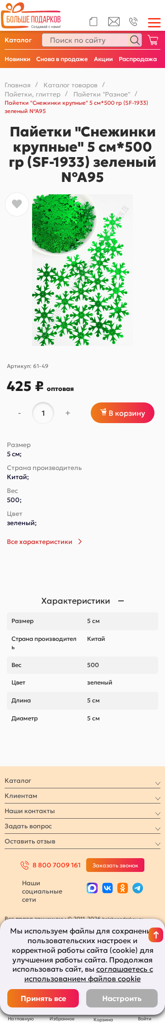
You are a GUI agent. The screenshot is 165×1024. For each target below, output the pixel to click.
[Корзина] (152, 39)
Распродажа (138, 59)
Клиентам (21, 796)
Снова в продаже (62, 59)
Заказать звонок (115, 865)
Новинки (17, 59)
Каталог (18, 40)
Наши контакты (30, 811)
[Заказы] (93, 21)
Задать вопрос (28, 826)
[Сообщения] (114, 24)
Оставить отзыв (30, 841)
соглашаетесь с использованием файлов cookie (88, 973)
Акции (103, 59)
